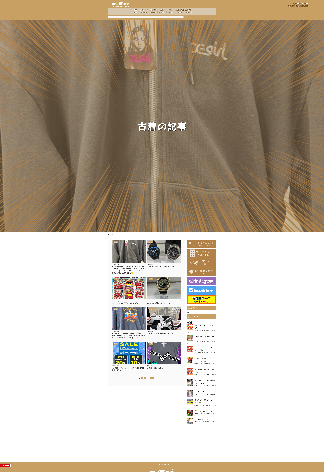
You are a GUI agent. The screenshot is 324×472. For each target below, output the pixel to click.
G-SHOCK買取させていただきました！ (161, 266)
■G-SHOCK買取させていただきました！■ (162, 303)
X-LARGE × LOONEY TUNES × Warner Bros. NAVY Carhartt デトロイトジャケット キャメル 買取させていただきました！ (129, 336)
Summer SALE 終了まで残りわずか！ (126, 303)
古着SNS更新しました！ (156, 368)
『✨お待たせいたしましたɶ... (203, 411)
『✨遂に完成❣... (199, 391)
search (200, 17)
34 (150, 378)
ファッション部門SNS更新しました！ (160, 333)
